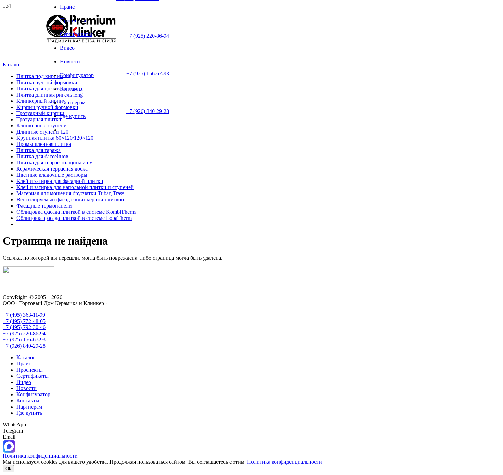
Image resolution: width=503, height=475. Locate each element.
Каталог (25, 357)
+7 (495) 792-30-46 (24, 327)
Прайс (23, 363)
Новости (26, 388)
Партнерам (29, 407)
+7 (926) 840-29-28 (147, 111)
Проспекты (29, 370)
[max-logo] (9, 451)
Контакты (27, 400)
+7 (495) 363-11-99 (24, 315)
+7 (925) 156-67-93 (147, 73)
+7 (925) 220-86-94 (147, 36)
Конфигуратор (33, 394)
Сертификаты (32, 376)
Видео (23, 382)
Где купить (29, 413)
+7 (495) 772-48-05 (24, 321)
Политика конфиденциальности (284, 462)
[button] (12, 64)
